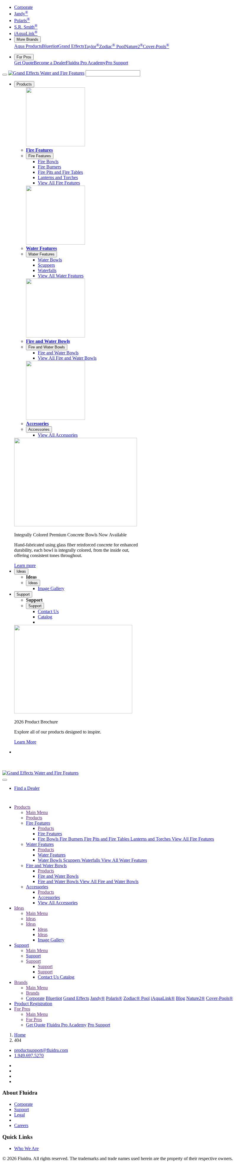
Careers (21, 1125)
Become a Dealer (50, 62)
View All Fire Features (193, 838)
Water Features (41, 248)
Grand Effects (71, 46)
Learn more (25, 565)
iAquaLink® (163, 998)
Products (24, 84)
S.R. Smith (25, 27)
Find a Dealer (27, 788)
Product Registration (33, 1003)
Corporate (23, 7)
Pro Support (117, 62)
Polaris (22, 20)
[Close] (4, 780)
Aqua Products (28, 46)
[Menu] (4, 75)
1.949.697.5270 (29, 1055)
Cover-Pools (156, 46)
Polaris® (114, 998)
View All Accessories (58, 902)
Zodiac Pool (112, 46)
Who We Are (26, 1148)
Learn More (25, 741)
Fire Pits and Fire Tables (107, 838)
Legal (19, 1114)
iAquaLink (25, 33)
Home (20, 1034)
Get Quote (24, 62)
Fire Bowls (49, 838)
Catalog (67, 977)
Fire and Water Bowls (48, 341)
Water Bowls (50, 860)
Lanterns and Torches (151, 838)
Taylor (91, 46)
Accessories (37, 423)
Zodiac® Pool (136, 998)
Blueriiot (50, 46)
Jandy (21, 13)
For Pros (24, 57)
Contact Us (49, 977)
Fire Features (39, 150)
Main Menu (37, 812)
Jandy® (97, 998)
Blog (180, 998)
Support (23, 594)
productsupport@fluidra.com (41, 1050)
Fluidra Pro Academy (86, 62)
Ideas (21, 571)
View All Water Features (124, 860)
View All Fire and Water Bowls (109, 881)
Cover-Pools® (219, 998)
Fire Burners (72, 838)
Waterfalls (91, 860)
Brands (20, 982)
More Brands (27, 39)
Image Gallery (51, 939)
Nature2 (134, 46)
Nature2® (195, 998)
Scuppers (72, 860)
